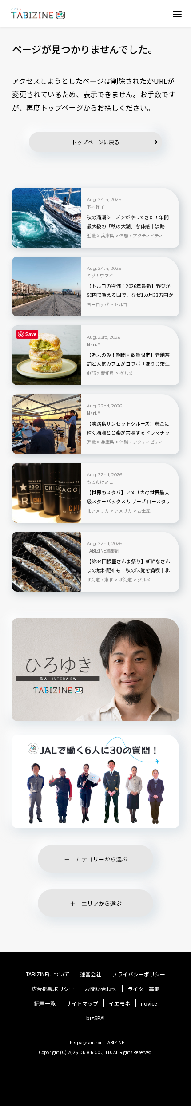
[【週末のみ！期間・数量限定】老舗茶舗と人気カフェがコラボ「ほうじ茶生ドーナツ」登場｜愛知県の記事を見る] (46, 355)
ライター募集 (143, 988)
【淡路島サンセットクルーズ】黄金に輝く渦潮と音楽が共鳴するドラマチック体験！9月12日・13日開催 (128, 432)
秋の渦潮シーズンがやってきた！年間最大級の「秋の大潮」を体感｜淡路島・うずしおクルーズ (128, 225)
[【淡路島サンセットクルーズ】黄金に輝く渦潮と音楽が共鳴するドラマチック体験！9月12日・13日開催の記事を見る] (46, 424)
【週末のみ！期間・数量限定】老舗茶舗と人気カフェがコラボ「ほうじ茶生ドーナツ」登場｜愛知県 (128, 363)
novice (149, 1003)
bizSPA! (95, 1018)
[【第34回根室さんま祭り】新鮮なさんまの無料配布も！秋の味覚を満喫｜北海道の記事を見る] (46, 562)
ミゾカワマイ (100, 276)
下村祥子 (95, 207)
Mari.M (94, 344)
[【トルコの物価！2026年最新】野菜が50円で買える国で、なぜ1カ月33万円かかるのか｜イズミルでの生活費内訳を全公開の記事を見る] (46, 286)
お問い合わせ (101, 988)
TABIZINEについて (47, 974)
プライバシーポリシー (138, 974)
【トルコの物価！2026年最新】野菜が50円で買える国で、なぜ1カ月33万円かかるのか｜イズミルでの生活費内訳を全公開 (130, 295)
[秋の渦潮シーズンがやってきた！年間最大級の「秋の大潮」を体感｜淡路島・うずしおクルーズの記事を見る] (46, 218)
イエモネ (119, 1003)
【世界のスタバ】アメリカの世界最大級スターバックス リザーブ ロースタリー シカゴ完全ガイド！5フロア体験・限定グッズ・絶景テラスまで (130, 501)
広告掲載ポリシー (53, 988)
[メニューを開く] (177, 14)
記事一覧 (45, 1003)
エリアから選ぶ (101, 903)
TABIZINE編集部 (103, 551)
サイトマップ (82, 1003)
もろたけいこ (100, 482)
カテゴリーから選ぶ (101, 859)
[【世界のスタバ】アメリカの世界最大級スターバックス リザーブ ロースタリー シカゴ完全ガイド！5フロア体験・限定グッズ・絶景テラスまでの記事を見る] (46, 493)
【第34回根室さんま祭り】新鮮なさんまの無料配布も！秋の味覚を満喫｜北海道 (128, 569)
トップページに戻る (95, 142)
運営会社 (90, 974)
